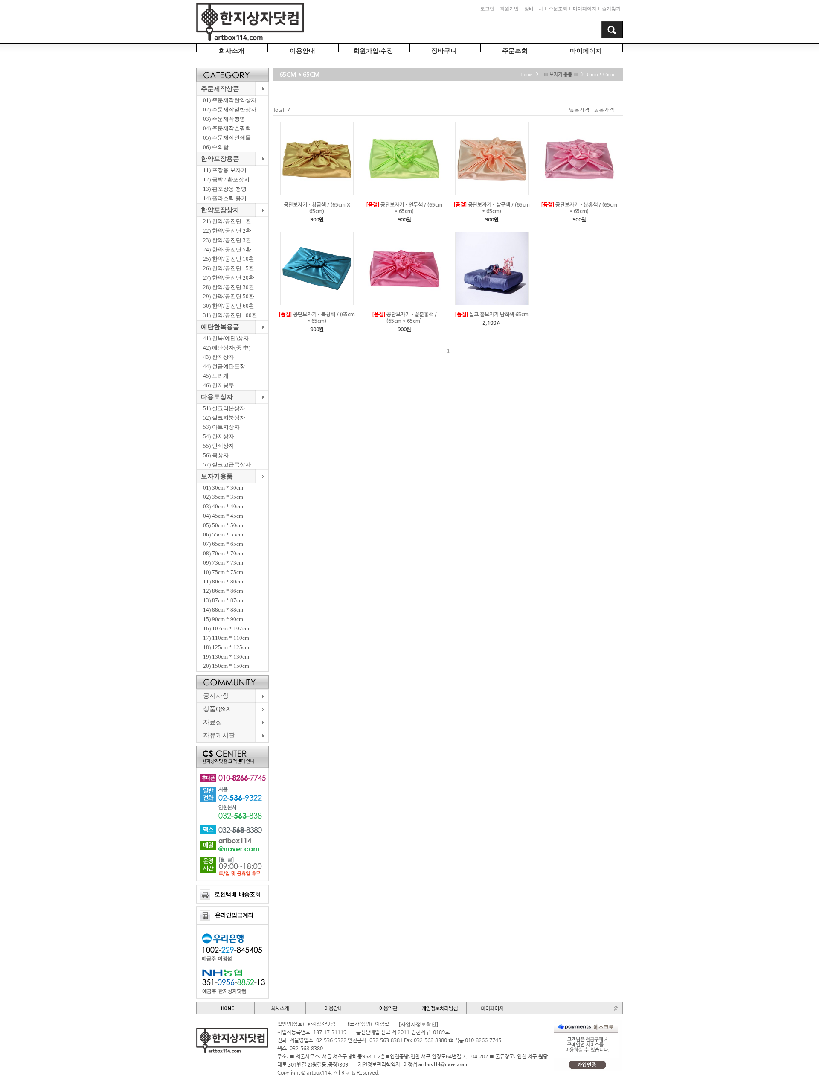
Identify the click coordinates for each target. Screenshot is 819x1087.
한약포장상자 (220, 210)
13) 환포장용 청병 (225, 189)
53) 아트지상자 (221, 427)
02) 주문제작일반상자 (229, 109)
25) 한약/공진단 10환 (228, 259)
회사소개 (231, 50)
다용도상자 (217, 396)
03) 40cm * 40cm (223, 506)
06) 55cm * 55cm (223, 534)
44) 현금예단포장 (224, 366)
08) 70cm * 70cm (223, 553)
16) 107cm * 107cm (226, 628)
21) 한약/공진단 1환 (227, 221)
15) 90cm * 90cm (223, 619)
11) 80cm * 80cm (223, 581)
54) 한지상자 (218, 436)
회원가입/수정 (373, 50)
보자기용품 (217, 476)
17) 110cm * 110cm (226, 638)
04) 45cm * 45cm (223, 516)
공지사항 (216, 695)
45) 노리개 (216, 376)
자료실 (212, 722)
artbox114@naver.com (442, 1064)
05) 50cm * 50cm (223, 525)
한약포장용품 (220, 158)
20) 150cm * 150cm (226, 666)
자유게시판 (219, 735)
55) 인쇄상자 (218, 446)
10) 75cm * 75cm (223, 572)
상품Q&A (216, 708)
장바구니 (533, 8)
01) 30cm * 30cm (223, 487)
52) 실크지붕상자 (224, 417)
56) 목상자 (216, 455)
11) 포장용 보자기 (225, 170)
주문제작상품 (220, 88)
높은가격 (604, 110)
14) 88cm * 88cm (223, 609)
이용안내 (302, 50)
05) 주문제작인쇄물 (227, 137)
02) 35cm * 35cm (223, 497)
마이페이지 (584, 8)
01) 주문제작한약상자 (229, 100)
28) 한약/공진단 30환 (228, 287)
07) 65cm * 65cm (223, 544)
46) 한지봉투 (218, 385)
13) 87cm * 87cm (223, 600)
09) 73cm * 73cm (223, 563)
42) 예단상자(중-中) (226, 347)
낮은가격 (579, 110)
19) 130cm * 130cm (226, 656)
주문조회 (558, 8)
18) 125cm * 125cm (226, 647)
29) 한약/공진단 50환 (228, 296)
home (526, 74)
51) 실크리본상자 (224, 408)
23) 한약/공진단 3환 (227, 240)
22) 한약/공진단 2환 (227, 230)
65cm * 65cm (600, 74)
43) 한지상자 (218, 357)
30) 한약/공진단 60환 (228, 306)
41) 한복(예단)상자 (226, 338)
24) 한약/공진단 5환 (227, 249)
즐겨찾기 (611, 8)
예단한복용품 (220, 326)
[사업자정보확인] (418, 1024)
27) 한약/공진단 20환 (228, 277)
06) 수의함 (216, 147)
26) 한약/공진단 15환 (228, 268)
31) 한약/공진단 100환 (230, 315)
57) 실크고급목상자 (227, 464)
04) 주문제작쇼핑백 (227, 128)
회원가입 (509, 8)
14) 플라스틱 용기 (225, 198)
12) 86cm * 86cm (223, 591)
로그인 (487, 8)
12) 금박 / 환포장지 (226, 179)
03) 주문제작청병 (224, 119)
